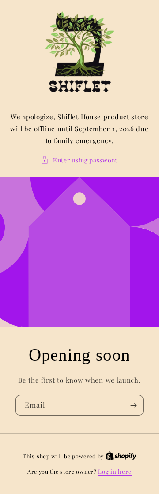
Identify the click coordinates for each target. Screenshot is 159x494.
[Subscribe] (133, 405)
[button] (79, 160)
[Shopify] (121, 456)
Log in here (115, 471)
